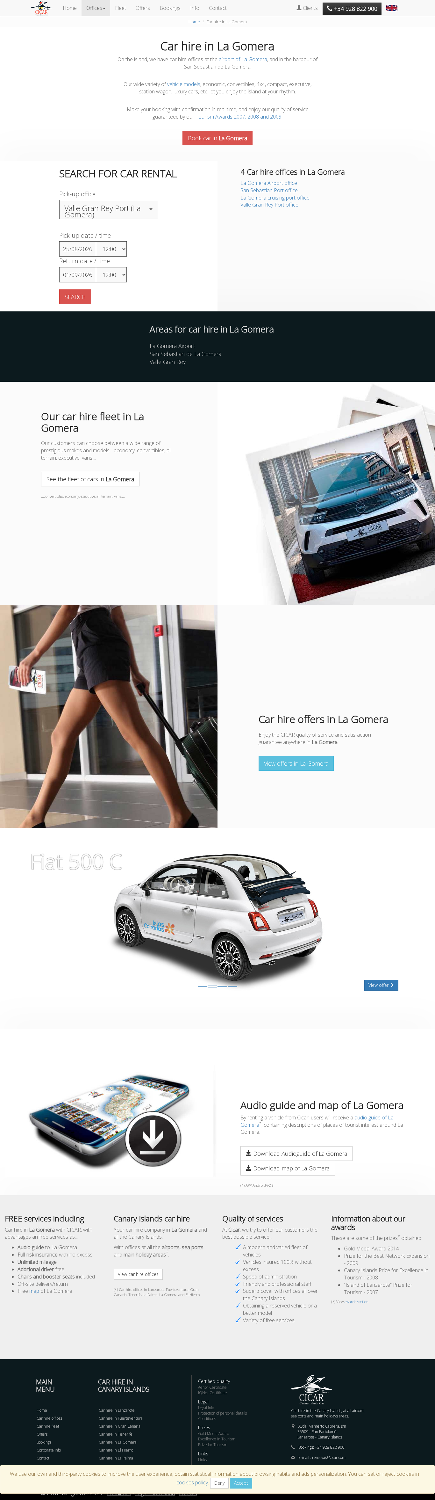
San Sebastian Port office (269, 190)
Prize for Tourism (212, 1444)
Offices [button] (94, 7)
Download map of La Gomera (291, 1168)
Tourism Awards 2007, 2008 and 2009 (239, 116)
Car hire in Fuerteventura (121, 1418)
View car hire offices (138, 1274)
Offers (143, 7)
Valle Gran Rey (168, 362)
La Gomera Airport (172, 346)
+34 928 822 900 (330, 1447)
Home (70, 7)
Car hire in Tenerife (115, 1434)
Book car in (217, 138)
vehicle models (183, 84)
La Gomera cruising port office (275, 197)
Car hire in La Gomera (118, 1442)
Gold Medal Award (213, 1433)
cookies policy (192, 1482)
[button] (393, 5)
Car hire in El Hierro (116, 1450)
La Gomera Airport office (268, 182)
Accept (241, 1483)
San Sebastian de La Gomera (185, 354)
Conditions (207, 1418)
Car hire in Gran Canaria (119, 1426)
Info (194, 7)
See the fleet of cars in (90, 479)
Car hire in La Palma (116, 1458)
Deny (219, 1483)
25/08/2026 (77, 249)
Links (202, 1459)
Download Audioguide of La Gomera (299, 1153)
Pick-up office (77, 194)
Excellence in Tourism (216, 1439)
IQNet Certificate (212, 1392)
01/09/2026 (77, 275)
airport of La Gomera (243, 59)
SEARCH (75, 297)
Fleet (120, 7)
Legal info (206, 1407)
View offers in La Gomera (296, 763)
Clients (310, 7)
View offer (379, 985)
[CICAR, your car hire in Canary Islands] (44, 8)
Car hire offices (49, 1418)
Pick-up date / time (85, 235)
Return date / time (84, 261)
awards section (356, 1301)
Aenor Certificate (212, 1387)
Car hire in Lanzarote (117, 1410)
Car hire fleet (48, 1426)
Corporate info (49, 1450)
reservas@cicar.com (329, 1457)
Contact (218, 7)
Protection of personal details (222, 1413)
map (34, 1290)
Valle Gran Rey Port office (269, 204)
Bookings (170, 7)
